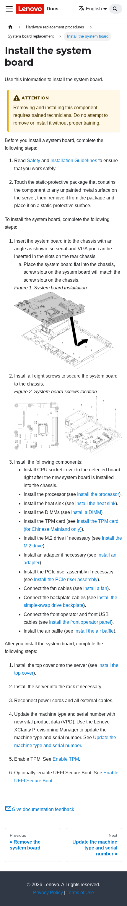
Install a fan (95, 588)
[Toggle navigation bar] (9, 8)
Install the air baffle (94, 630)
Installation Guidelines (74, 160)
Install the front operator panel (80, 622)
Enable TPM (66, 759)
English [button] (94, 8)
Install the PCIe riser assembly (65, 579)
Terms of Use (80, 892)
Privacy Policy (48, 892)
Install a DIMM (86, 512)
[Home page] (10, 27)
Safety (33, 160)
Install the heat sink (95, 503)
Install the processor (98, 494)
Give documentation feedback (43, 809)
